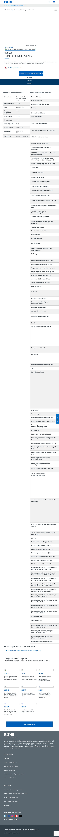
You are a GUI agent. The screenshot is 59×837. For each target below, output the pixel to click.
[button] (57, 419)
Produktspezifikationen (14, 68)
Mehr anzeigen (29, 724)
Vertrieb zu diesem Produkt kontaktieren (31, 73)
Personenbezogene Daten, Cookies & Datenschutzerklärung (21, 830)
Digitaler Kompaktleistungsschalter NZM (15, 5)
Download (9, 47)
